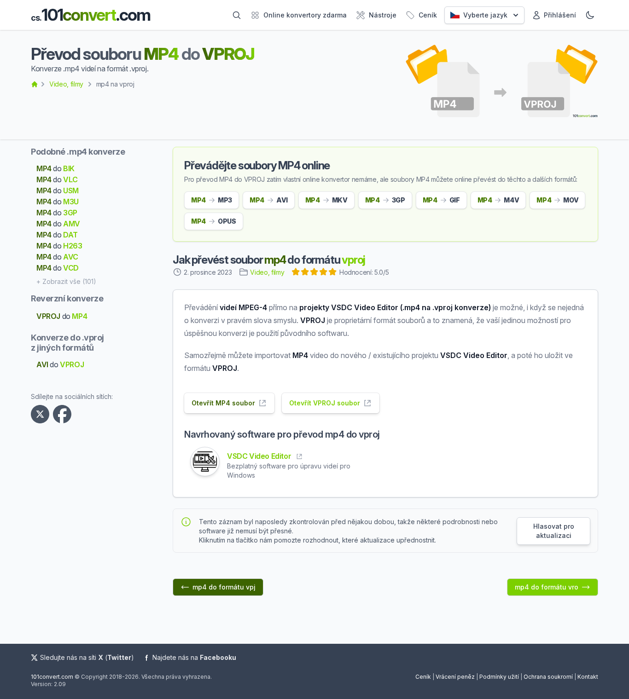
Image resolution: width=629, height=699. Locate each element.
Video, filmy (66, 84)
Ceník (423, 676)
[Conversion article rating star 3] (314, 273)
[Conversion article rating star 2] (305, 273)
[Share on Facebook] (64, 414)
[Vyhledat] (236, 15)
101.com (90, 15)
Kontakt (587, 676)
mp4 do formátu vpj (224, 587)
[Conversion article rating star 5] (333, 273)
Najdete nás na (194, 657)
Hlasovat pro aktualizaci (553, 530)
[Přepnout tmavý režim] (590, 15)
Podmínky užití (499, 676)
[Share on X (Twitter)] (42, 414)
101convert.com (52, 676)
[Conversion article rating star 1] (296, 273)
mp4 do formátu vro (546, 587)
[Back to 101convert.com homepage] (34, 84)
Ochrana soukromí (548, 676)
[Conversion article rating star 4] (323, 273)
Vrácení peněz (455, 676)
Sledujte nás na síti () (87, 657)
